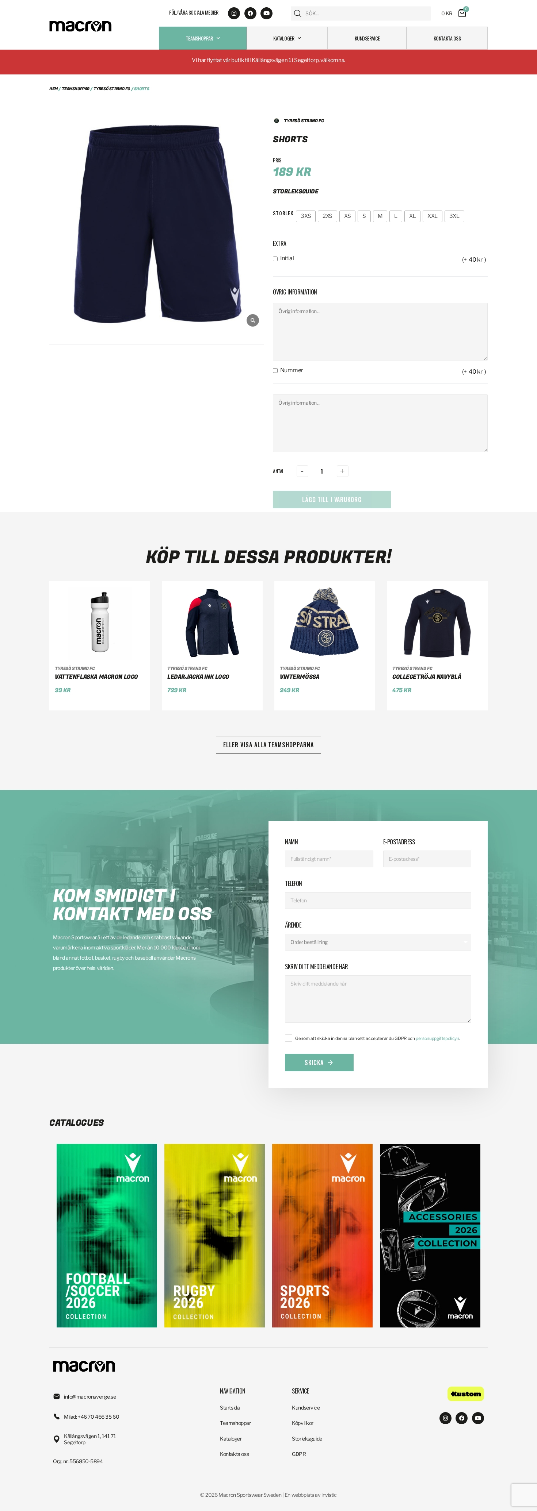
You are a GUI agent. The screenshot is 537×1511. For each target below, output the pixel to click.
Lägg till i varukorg (332, 499)
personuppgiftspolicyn (437, 1038)
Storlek (283, 213)
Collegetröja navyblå (426, 676)
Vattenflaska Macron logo (96, 676)
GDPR (299, 1454)
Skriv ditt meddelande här (316, 966)
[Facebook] (250, 13)
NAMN (291, 841)
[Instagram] (234, 13)
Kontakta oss (447, 38)
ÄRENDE (293, 925)
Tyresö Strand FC (112, 89)
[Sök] (298, 13)
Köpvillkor (302, 1423)
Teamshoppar (199, 38)
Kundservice (367, 38)
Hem (53, 89)
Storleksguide (307, 1438)
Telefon (293, 883)
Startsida (230, 1407)
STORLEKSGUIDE (296, 191)
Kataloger (283, 38)
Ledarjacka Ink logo (198, 676)
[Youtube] (266, 13)
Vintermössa (299, 676)
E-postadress (399, 841)
